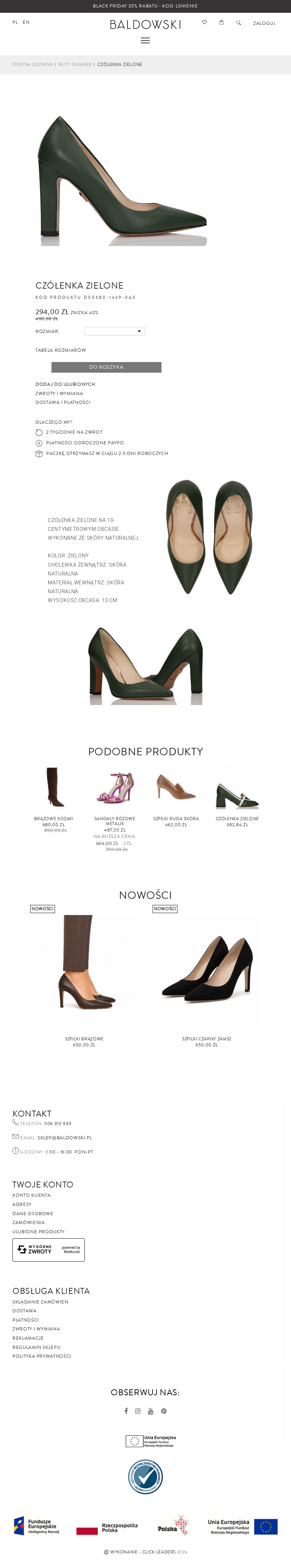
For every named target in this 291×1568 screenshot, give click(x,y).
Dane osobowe (33, 1214)
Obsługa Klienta (51, 1291)
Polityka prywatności (41, 1356)
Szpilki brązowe (84, 1039)
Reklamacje (28, 1338)
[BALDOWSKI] (145, 24)
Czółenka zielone (237, 819)
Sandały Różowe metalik (115, 821)
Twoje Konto (43, 1185)
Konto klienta (31, 1195)
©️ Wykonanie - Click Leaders (140, 1552)
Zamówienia (28, 1222)
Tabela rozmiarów (60, 350)
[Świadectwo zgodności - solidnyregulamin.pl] (145, 1477)
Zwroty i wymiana (36, 1329)
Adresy (22, 1204)
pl (15, 22)
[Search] (239, 23)
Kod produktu (58, 297)
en (26, 22)
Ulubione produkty (38, 1232)
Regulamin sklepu (36, 1347)
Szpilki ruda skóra (176, 819)
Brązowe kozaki (53, 819)
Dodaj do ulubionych (65, 384)
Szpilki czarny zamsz (206, 1039)
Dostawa (24, 1311)
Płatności (25, 1320)
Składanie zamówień (40, 1302)
